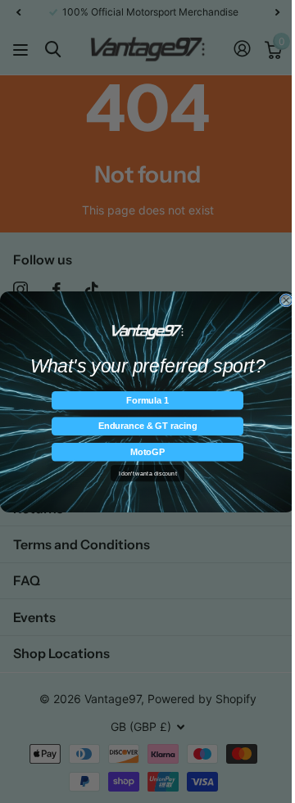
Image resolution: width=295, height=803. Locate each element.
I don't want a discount (148, 473)
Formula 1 (147, 399)
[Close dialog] (286, 299)
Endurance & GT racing (147, 426)
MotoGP (147, 451)
